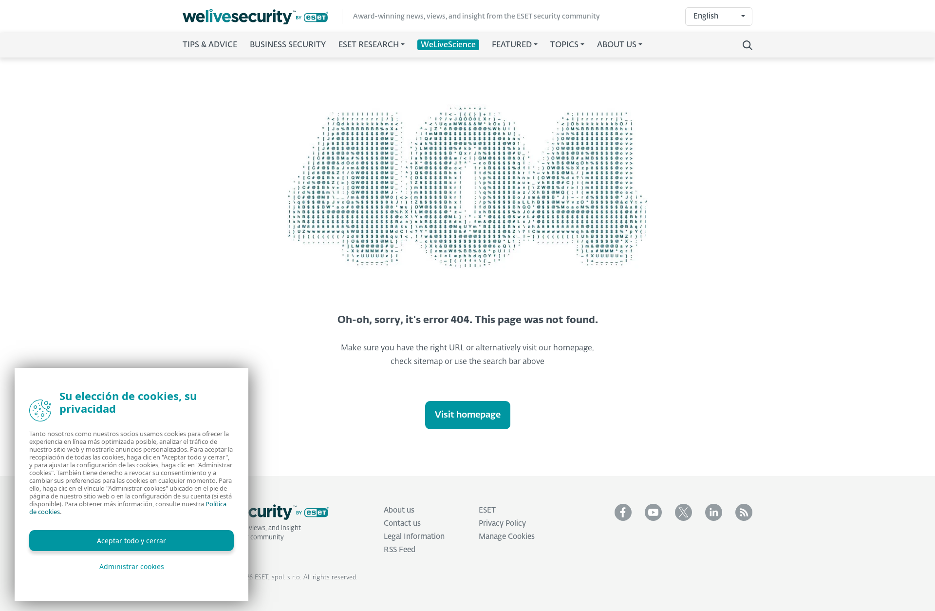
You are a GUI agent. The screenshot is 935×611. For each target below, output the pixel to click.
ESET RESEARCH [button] (368, 45)
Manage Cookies (507, 536)
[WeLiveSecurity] (262, 17)
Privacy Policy (502, 523)
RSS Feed (399, 550)
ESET (487, 510)
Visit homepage (468, 415)
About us (399, 510)
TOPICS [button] (564, 45)
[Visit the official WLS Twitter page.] (683, 512)
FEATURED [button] (512, 45)
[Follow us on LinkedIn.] (713, 512)
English (705, 16)
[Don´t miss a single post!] (743, 512)
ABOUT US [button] (616, 45)
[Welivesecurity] (256, 512)
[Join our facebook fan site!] (623, 512)
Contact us (402, 523)
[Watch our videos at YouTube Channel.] (653, 512)
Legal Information (414, 536)
